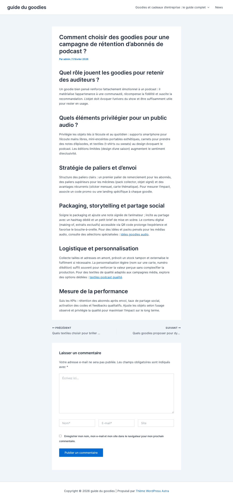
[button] (207, 7)
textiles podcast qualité (106, 277)
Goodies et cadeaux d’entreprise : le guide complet (170, 7)
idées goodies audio (135, 234)
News (219, 7)
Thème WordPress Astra (152, 491)
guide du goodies (26, 7)
